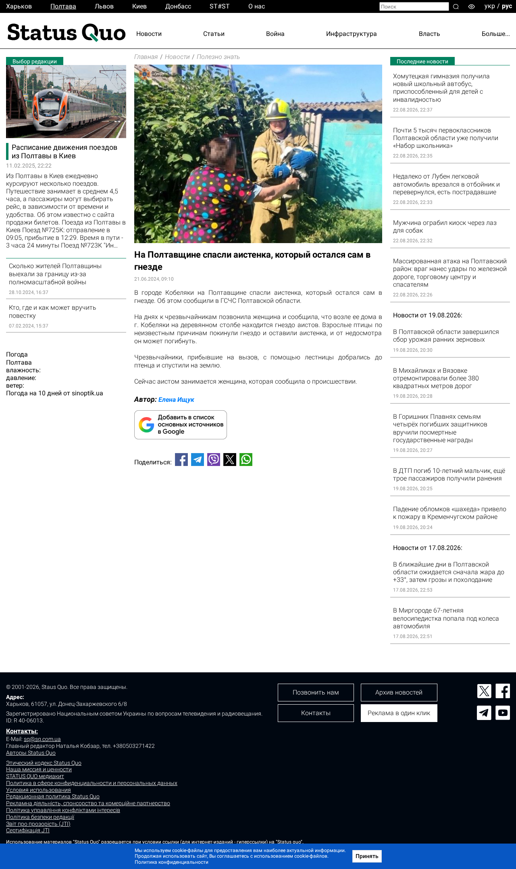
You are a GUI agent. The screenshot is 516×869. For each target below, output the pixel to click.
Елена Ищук (176, 399)
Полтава (63, 6)
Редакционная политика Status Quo (53, 796)
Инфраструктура (351, 34)
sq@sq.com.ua (42, 739)
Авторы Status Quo (31, 752)
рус (507, 6)
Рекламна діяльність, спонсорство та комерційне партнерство (88, 803)
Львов (104, 6)
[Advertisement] (258, 499)
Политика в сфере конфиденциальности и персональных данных (91, 783)
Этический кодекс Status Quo (43, 763)
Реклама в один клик (399, 713)
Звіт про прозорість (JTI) (38, 824)
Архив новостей (398, 692)
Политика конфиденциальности (171, 862)
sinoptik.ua (87, 393)
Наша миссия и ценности (39, 769)
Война (275, 34)
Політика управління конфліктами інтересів (63, 810)
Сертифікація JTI (28, 830)
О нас (256, 6)
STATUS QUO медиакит (35, 776)
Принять (367, 856)
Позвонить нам (316, 692)
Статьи (214, 34)
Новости (149, 34)
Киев (139, 6)
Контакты (21, 731)
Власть (429, 34)
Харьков (19, 6)
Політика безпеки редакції (40, 817)
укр (490, 6)
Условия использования (38, 790)
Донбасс (178, 6)
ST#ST (220, 6)
